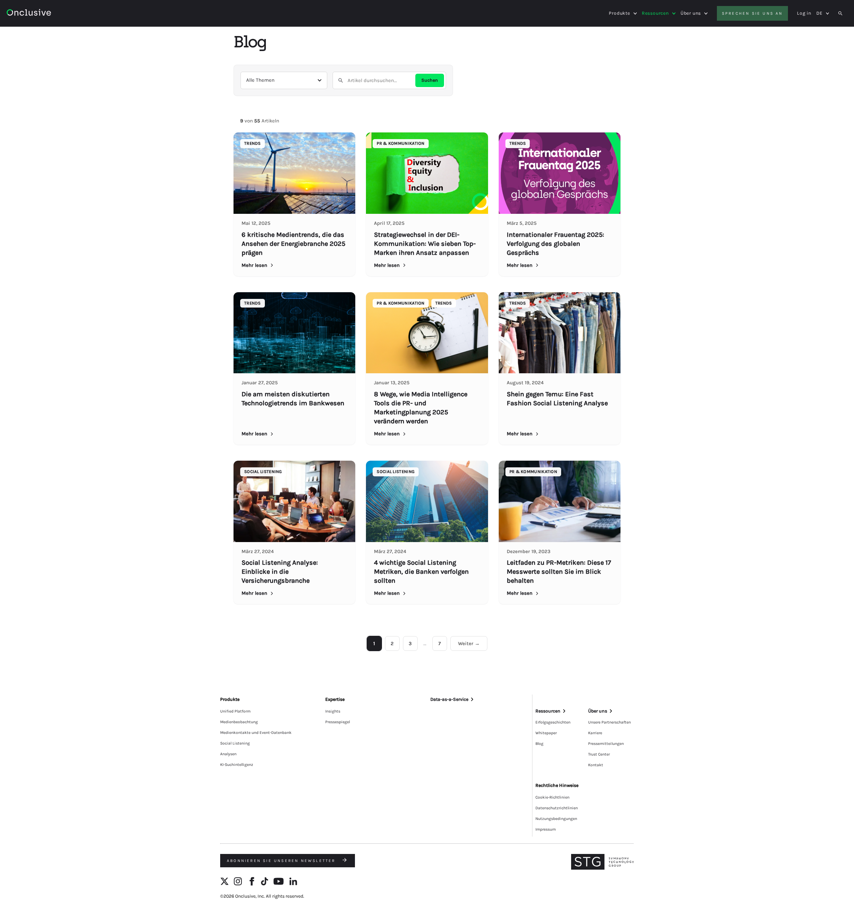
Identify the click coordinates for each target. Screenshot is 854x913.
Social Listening (235, 743)
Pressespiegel (337, 722)
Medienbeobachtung (239, 722)
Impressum (545, 829)
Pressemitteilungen (606, 743)
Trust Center (599, 754)
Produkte (619, 13)
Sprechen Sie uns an (752, 13)
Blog (539, 743)
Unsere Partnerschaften (609, 722)
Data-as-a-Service (449, 699)
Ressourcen (655, 13)
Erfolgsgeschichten (552, 722)
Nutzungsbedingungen (556, 818)
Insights (332, 711)
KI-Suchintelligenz (236, 764)
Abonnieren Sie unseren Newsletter (282, 860)
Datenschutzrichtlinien (556, 808)
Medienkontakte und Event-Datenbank (256, 732)
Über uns (691, 13)
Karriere (595, 733)
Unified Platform (235, 711)
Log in (804, 13)
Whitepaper (546, 733)
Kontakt (595, 765)
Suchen (429, 80)
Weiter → (469, 643)
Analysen (228, 754)
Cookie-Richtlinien (552, 797)
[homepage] (47, 13)
